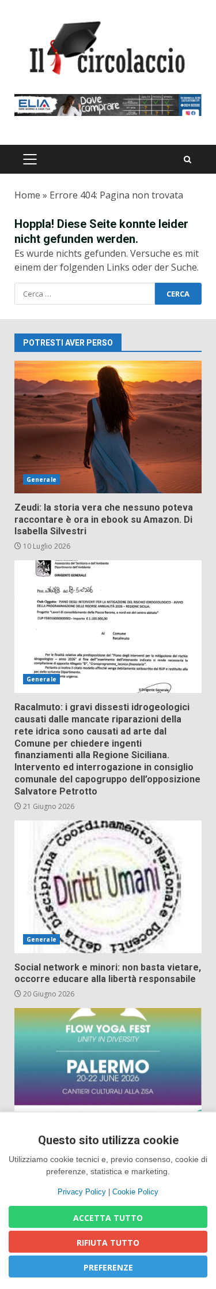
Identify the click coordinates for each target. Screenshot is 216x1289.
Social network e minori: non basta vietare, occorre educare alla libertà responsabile (108, 886)
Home (27, 195)
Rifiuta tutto (108, 1242)
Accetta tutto (108, 1217)
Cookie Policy (135, 1191)
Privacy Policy (82, 1191)
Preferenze (108, 1267)
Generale (41, 479)
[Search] (187, 159)
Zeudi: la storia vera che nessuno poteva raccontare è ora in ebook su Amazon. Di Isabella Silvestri (108, 427)
